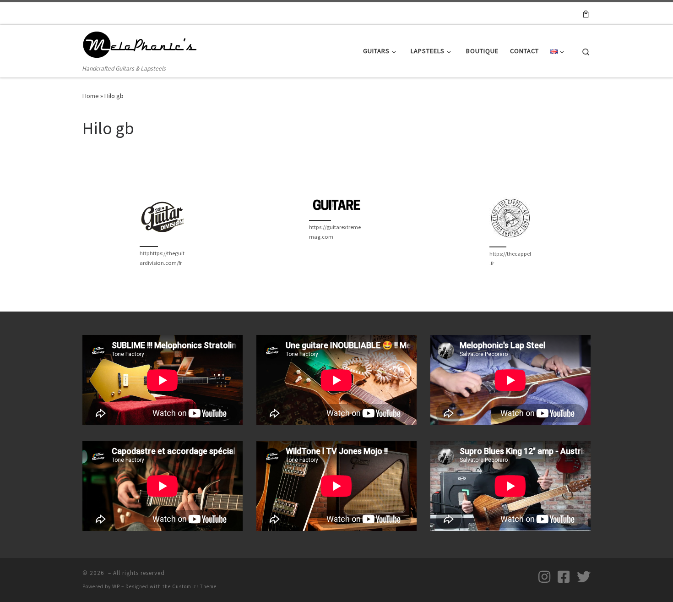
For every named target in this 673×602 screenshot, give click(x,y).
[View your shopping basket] (585, 13)
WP (116, 586)
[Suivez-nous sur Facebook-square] (564, 577)
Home (90, 96)
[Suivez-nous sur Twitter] (584, 577)
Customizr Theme (194, 586)
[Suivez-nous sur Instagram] (544, 577)
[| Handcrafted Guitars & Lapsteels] (139, 44)
